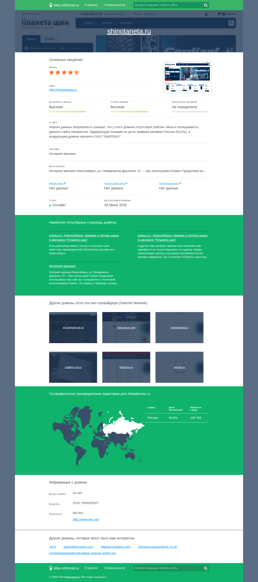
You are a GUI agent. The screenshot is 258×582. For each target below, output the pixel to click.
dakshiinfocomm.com (78, 547)
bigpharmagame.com (116, 547)
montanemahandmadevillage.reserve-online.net (82, 553)
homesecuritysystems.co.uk (157, 547)
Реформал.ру (72, 577)
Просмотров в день (168, 183)
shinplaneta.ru (129, 31)
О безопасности (114, 5)
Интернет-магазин (62, 266)
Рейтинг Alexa (56, 183)
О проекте (91, 5)
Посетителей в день (114, 183)
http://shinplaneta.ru (63, 90)
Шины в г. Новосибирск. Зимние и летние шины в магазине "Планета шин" (84, 238)
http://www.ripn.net (86, 519)
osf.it (52, 547)
